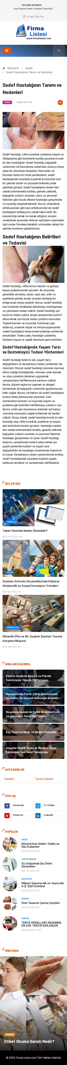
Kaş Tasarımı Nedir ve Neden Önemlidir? (33, 8)
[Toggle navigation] (7, 50)
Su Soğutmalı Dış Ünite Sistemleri (36, 864)
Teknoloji (11, 522)
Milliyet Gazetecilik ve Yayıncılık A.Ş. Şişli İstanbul (42, 884)
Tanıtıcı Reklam (44, 779)
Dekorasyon (13, 627)
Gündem (9, 779)
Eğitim (10, 572)
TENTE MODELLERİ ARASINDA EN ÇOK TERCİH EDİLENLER (41, 924)
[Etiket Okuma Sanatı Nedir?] (33, 1003)
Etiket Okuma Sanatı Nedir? (29, 1041)
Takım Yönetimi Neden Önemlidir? (25, 530)
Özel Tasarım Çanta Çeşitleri (40, 903)
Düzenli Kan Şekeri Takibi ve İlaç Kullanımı (40, 845)
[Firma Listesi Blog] (33, 31)
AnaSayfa (13, 68)
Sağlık (29, 68)
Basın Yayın (26, 879)
